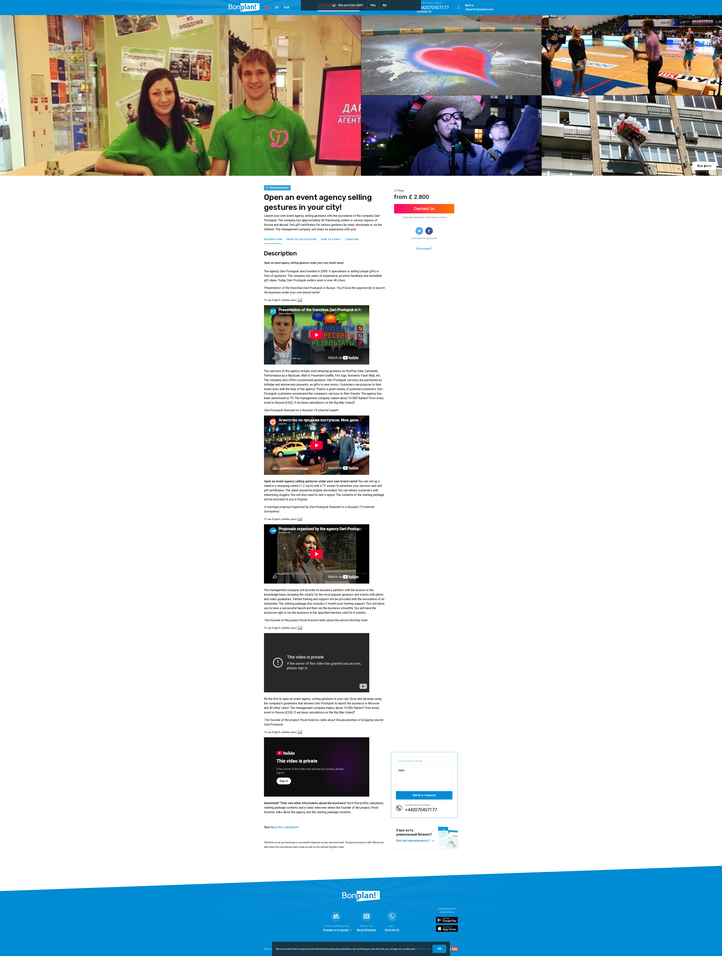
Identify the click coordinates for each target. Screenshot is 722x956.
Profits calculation (301, 239)
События (352, 239)
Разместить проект (336, 930)
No (385, 5)
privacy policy (423, 948)
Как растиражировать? (413, 840)
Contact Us (424, 11)
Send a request (424, 795)
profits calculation (286, 827)
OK (439, 949)
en (277, 7)
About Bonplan (366, 930)
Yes (373, 5)
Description (273, 239)
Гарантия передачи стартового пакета (424, 217)
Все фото (704, 166)
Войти (469, 5)
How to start (331, 239)
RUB (287, 7)
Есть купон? (424, 248)
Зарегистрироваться (479, 9)
